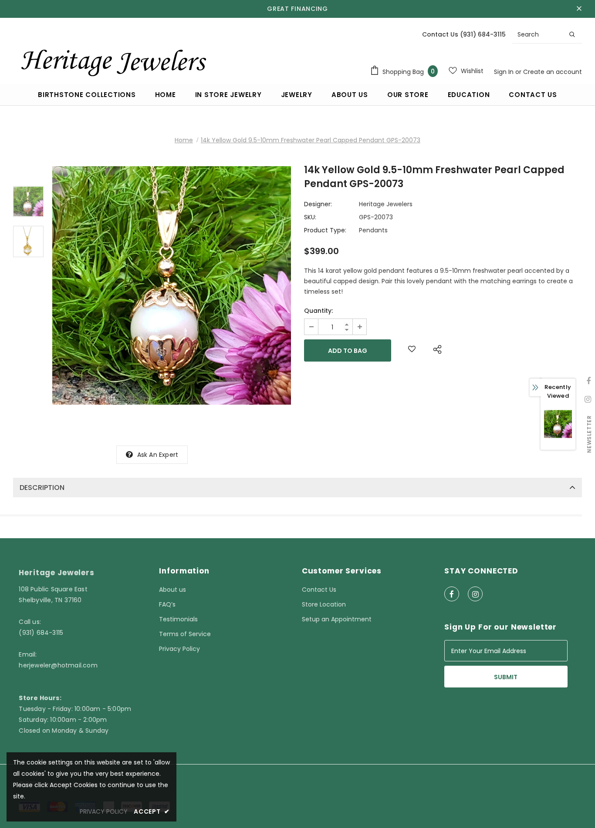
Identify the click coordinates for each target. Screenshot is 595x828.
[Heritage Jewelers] (112, 60)
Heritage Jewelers (385, 204)
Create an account (552, 71)
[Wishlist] (412, 350)
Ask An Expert (158, 454)
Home (184, 140)
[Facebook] (451, 594)
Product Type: (325, 230)
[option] (171, 285)
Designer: (318, 204)
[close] (579, 8)
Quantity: (318, 310)
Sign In (504, 71)
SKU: (310, 217)
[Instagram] (475, 594)
